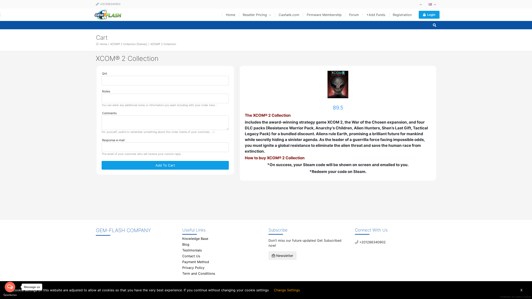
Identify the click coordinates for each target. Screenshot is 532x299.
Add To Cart (165, 165)
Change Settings (287, 290)
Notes (106, 91)
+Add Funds (375, 15)
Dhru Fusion (523, 296)
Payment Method (195, 262)
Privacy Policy (193, 268)
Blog (185, 244)
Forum (354, 15)
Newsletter (284, 256)
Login (431, 14)
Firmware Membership (324, 15)
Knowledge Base (195, 239)
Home (230, 15)
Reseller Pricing (255, 15)
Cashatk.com (289, 15)
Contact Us (191, 256)
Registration (402, 15)
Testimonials (192, 250)
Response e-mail (113, 140)
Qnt (104, 73)
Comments (109, 113)
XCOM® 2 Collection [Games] (128, 44)
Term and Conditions (198, 273)
